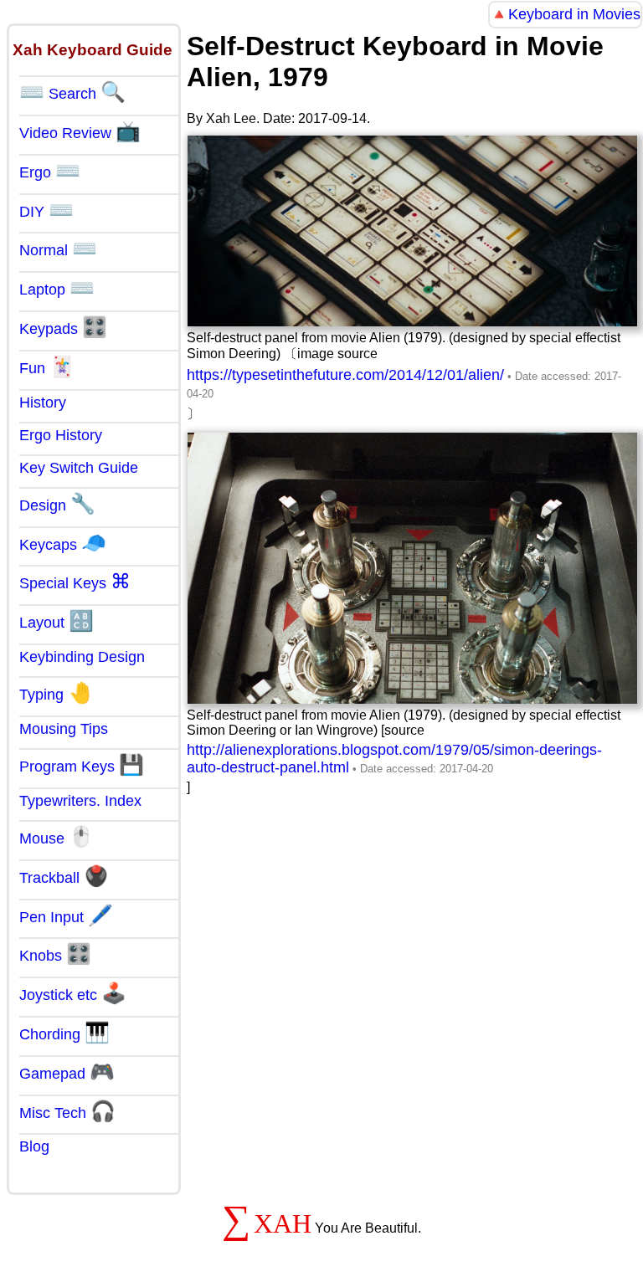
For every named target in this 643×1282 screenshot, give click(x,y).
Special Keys (75, 581)
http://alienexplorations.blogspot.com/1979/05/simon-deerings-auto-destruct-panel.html (394, 758)
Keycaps (62, 543)
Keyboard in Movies (574, 14)
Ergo (49, 170)
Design (57, 503)
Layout (56, 621)
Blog (34, 1146)
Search (72, 92)
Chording (64, 1032)
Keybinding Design (82, 657)
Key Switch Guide (78, 467)
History (42, 402)
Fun (47, 366)
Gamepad (67, 1072)
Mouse (56, 837)
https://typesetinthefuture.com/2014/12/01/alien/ (345, 375)
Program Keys (81, 765)
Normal (58, 248)
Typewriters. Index (80, 800)
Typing (56, 693)
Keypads (63, 327)
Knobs (55, 954)
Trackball (64, 876)
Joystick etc (72, 993)
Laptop (57, 288)
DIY (46, 210)
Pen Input (66, 915)
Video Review (80, 131)
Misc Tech (67, 1111)
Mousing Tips (63, 728)
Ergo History (60, 435)
